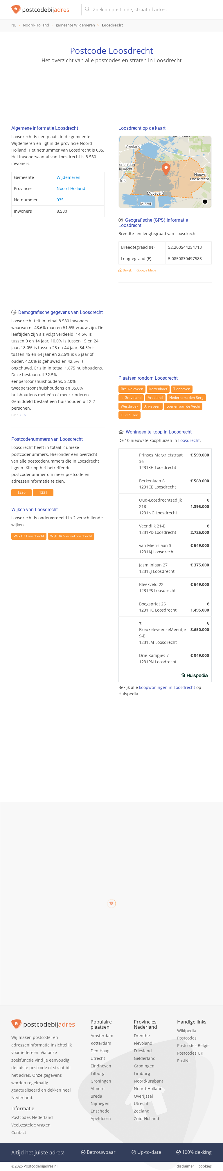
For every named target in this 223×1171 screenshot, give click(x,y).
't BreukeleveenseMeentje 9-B (162, 629)
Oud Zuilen (129, 415)
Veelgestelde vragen (31, 1125)
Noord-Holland (71, 188)
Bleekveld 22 (151, 584)
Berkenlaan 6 (152, 481)
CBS (23, 415)
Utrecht (98, 1058)
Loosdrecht (189, 440)
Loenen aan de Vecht (183, 406)
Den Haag (100, 1050)
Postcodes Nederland (32, 1117)
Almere (98, 1088)
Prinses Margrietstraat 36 (161, 458)
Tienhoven (181, 388)
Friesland (143, 1050)
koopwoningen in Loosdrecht (167, 687)
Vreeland (155, 397)
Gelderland (145, 1058)
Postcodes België (193, 1045)
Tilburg (98, 1073)
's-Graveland (131, 397)
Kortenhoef (158, 388)
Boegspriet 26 (152, 604)
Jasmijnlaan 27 (153, 565)
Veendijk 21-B (152, 526)
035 (60, 199)
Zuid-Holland (146, 1118)
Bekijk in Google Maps (139, 270)
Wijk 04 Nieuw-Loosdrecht (71, 536)
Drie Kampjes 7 (154, 655)
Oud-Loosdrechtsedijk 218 (160, 503)
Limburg (142, 1073)
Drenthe (142, 1035)
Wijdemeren (68, 177)
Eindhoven (101, 1066)
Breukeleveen (132, 388)
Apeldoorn (101, 1118)
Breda (96, 1096)
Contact (18, 1132)
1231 (43, 492)
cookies (205, 1166)
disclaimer (185, 1166)
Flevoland (143, 1043)
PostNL (183, 1060)
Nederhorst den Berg (186, 397)
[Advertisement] (111, 91)
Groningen (101, 1081)
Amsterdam (102, 1035)
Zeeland (142, 1111)
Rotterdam (101, 1043)
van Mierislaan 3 (155, 545)
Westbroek (129, 406)
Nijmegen (100, 1103)
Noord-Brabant (148, 1081)
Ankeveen (152, 406)
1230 (21, 492)
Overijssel (143, 1096)
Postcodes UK (190, 1053)
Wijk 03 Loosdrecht (29, 536)
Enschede (100, 1111)
